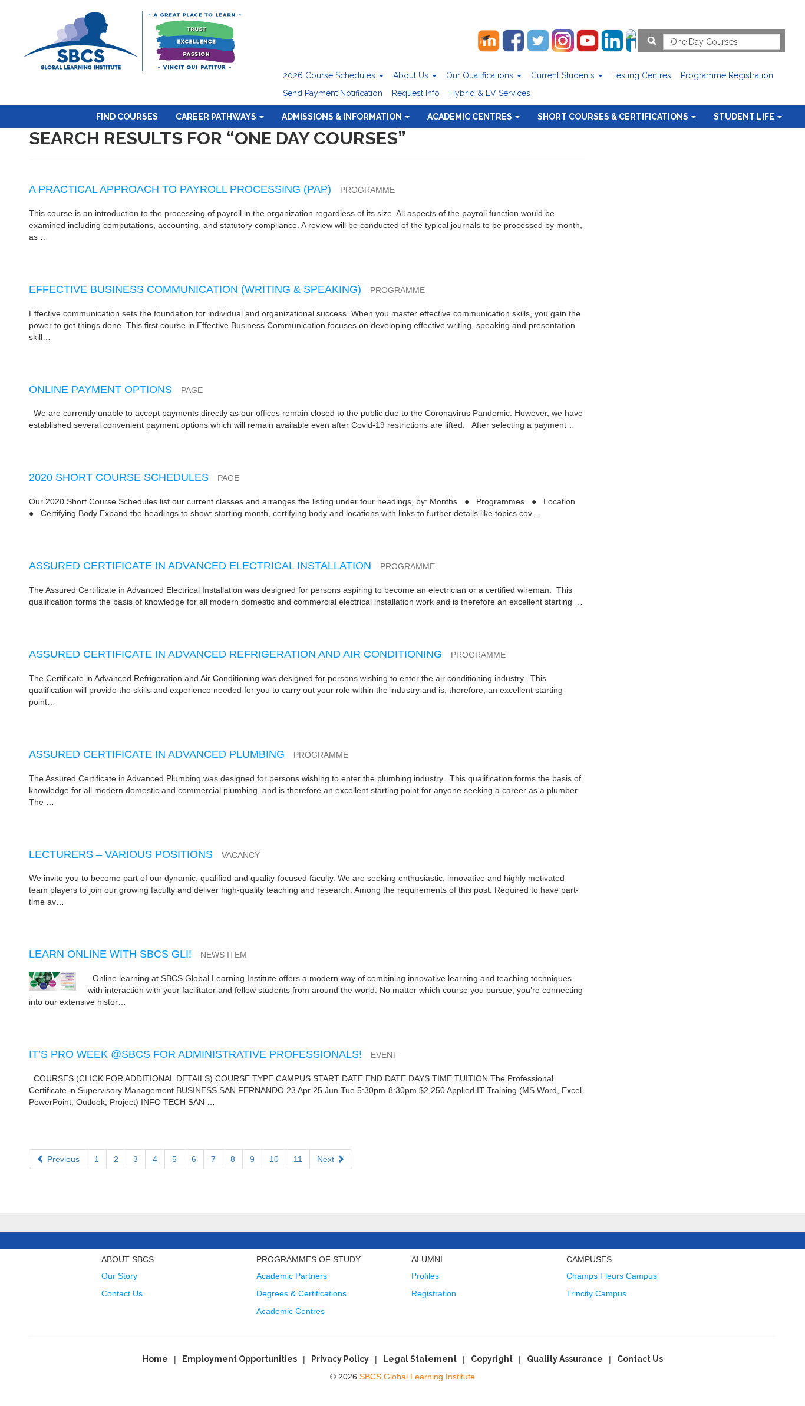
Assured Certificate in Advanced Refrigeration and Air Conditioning (235, 654)
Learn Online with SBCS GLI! (110, 954)
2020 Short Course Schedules (119, 477)
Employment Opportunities (239, 1359)
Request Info (416, 93)
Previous (62, 1159)
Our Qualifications (481, 75)
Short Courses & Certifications (613, 116)
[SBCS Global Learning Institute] (132, 40)
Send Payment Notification (332, 93)
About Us (412, 75)
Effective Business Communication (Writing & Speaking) (195, 289)
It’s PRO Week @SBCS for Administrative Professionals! (195, 1054)
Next (326, 1159)
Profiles (425, 1275)
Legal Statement (420, 1359)
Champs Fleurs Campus (611, 1275)
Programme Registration (727, 75)
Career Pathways (217, 116)
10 (274, 1159)
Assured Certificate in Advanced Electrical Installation (200, 566)
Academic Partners (291, 1275)
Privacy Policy (340, 1359)
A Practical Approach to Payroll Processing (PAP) (180, 189)
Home (155, 1359)
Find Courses (127, 116)
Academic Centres (470, 116)
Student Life (745, 116)
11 (297, 1159)
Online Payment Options (100, 389)
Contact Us (122, 1293)
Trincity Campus (596, 1293)
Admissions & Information (343, 116)
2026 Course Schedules (330, 75)
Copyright (492, 1359)
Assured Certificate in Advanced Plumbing (157, 754)
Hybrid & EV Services (489, 93)
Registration (433, 1293)
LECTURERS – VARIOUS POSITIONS (121, 854)
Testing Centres (641, 75)
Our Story (119, 1275)
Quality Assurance (565, 1359)
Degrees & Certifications (301, 1293)
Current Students (564, 75)
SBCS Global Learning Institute (417, 1376)
